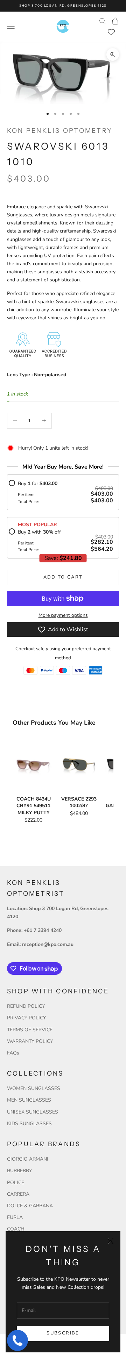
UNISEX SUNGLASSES (32, 1112)
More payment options (63, 615)
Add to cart (63, 577)
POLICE (15, 1182)
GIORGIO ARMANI (27, 1159)
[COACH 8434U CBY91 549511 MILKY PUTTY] (33, 765)
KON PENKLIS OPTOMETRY (59, 131)
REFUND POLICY (26, 1006)
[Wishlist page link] (111, 31)
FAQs (13, 1053)
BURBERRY (19, 1170)
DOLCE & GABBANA (30, 1205)
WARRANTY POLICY (30, 1041)
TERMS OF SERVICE (29, 1029)
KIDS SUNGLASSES (29, 1123)
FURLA (15, 1217)
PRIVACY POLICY (26, 1017)
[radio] (61, 492)
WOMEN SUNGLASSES (33, 1088)
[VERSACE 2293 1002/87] (79, 765)
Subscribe (63, 1333)
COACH (15, 1229)
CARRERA (18, 1194)
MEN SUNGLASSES (29, 1100)
